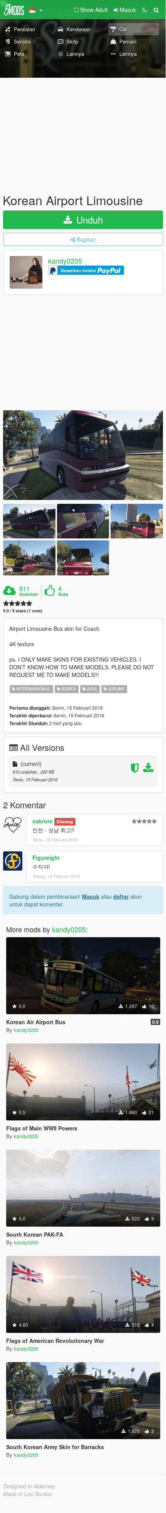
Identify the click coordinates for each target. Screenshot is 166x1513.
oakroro (42, 821)
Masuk (90, 896)
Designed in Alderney (29, 1486)
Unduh (88, 219)
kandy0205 (65, 261)
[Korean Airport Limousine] (83, 455)
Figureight (46, 857)
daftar (121, 896)
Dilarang (65, 821)
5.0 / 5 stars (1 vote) (22, 611)
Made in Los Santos (27, 1494)
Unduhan (28, 594)
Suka (63, 594)
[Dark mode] (144, 9)
